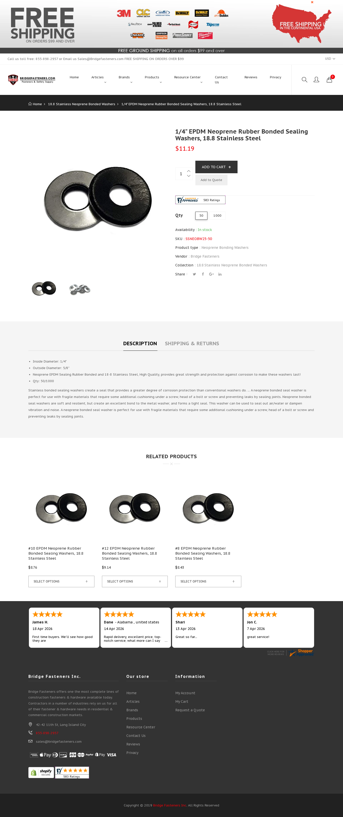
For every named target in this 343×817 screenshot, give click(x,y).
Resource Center (140, 727)
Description (140, 343)
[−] (189, 177)
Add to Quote (211, 180)
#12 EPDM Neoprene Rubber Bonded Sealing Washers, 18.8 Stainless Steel (129, 553)
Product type (186, 247)
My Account (185, 693)
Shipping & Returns (192, 343)
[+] (189, 170)
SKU (178, 239)
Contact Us (136, 735)
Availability (185, 229)
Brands (132, 710)
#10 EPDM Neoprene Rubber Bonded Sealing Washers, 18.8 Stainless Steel (56, 553)
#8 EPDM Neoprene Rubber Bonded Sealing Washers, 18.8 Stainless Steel (203, 553)
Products (134, 718)
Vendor (181, 256)
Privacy (132, 752)
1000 (217, 215)
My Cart (181, 701)
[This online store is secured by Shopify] (41, 772)
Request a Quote (190, 710)
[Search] (304, 80)
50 (201, 215)
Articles (133, 701)
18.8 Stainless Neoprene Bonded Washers (232, 265)
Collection (184, 265)
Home (131, 693)
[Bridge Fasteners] (32, 80)
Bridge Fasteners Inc (169, 805)
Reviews (133, 744)
